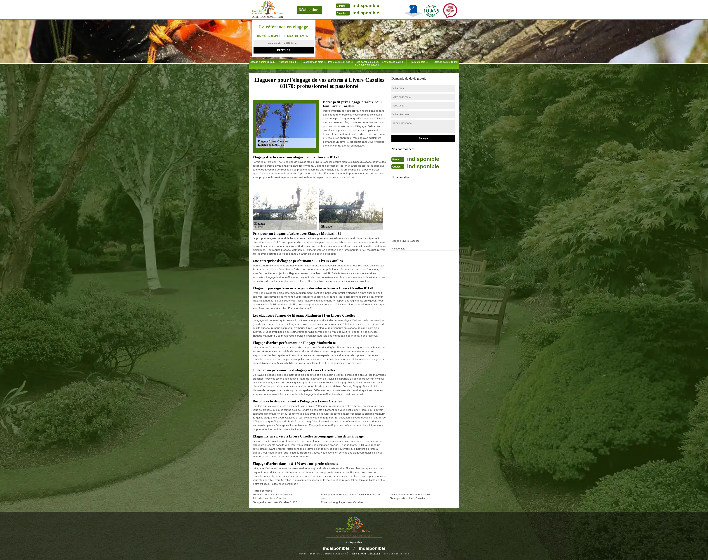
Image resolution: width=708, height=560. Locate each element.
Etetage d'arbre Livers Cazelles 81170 (275, 502)
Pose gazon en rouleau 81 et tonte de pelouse (367, 63)
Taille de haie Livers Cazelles (269, 498)
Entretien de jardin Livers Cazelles (272, 494)
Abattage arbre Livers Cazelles (408, 498)
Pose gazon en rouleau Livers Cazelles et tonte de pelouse (350, 496)
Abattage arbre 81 (288, 62)
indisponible (366, 5)
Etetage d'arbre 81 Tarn (446, 62)
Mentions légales (366, 553)
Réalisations (309, 10)
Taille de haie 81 (419, 62)
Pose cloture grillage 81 (340, 62)
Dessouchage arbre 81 (315, 62)
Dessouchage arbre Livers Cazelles (410, 494)
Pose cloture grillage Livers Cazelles (342, 502)
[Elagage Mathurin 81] (280, 9)
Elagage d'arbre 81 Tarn (262, 62)
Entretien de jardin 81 (393, 62)
